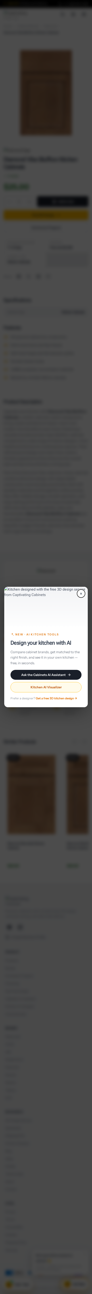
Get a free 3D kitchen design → (56, 698)
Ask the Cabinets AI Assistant (43, 675)
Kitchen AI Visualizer (46, 687)
